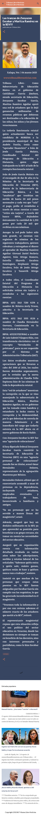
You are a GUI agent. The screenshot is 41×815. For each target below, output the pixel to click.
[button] (4, 31)
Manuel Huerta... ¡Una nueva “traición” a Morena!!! (20, 709)
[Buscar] (38, 3)
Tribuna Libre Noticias (15, 2)
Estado (5, 654)
